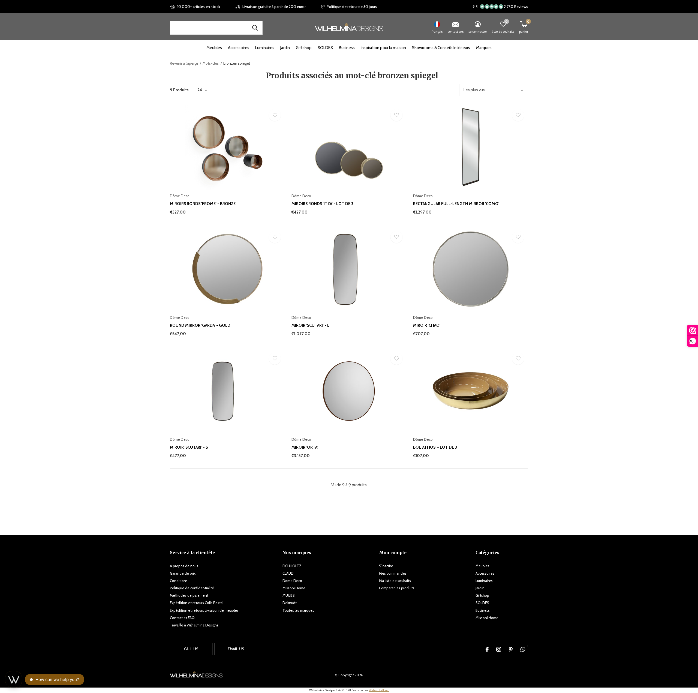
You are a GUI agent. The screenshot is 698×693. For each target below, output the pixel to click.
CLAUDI (288, 573)
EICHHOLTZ (291, 566)
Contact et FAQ (182, 618)
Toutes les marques (298, 610)
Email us (236, 649)
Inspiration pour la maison (383, 47)
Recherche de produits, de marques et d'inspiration (255, 28)
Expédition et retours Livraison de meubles (204, 610)
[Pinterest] (511, 649)
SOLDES (325, 47)
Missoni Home (293, 588)
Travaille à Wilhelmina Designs (194, 625)
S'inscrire (386, 566)
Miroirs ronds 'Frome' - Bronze (203, 203)
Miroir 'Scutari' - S (189, 447)
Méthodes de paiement (189, 595)
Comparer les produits (396, 588)
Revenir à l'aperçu (184, 63)
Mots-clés (211, 63)
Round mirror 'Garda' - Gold (200, 325)
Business (347, 47)
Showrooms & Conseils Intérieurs (441, 47)
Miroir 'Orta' (304, 447)
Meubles (214, 47)
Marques (484, 47)
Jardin (285, 47)
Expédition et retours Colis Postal (196, 603)
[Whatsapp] (522, 649)
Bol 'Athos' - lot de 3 (435, 447)
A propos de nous (184, 566)
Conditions (179, 580)
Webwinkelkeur (379, 690)
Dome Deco (292, 580)
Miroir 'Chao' (426, 325)
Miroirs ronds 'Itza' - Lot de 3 (322, 203)
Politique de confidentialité (192, 588)
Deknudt (289, 603)
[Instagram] (498, 649)
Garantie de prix (182, 573)
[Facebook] (487, 649)
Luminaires (264, 47)
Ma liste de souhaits (395, 580)
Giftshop (304, 47)
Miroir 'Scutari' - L (310, 325)
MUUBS (288, 595)
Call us (191, 649)
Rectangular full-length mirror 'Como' (456, 203)
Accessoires (238, 47)
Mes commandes (393, 573)
